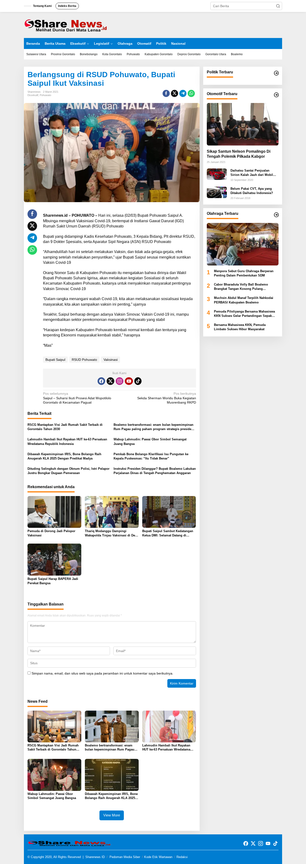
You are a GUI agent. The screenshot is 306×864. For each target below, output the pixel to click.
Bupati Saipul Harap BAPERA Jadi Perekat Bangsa (52, 581)
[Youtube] (129, 381)
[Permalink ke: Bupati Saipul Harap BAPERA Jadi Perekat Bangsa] (54, 559)
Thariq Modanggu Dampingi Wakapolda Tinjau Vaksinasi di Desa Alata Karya (111, 533)
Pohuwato (45, 95)
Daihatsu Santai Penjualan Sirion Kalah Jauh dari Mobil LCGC (251, 173)
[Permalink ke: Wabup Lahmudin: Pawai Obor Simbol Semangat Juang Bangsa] (54, 775)
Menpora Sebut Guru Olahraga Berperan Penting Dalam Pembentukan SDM (243, 273)
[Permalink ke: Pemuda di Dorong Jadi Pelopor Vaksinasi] (54, 511)
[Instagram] (119, 381)
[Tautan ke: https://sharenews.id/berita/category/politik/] (276, 73)
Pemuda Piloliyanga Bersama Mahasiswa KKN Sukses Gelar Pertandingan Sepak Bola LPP (244, 314)
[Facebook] (101, 381)
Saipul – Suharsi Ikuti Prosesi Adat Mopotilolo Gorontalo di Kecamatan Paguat (77, 398)
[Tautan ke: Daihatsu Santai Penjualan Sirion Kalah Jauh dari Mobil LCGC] (217, 174)
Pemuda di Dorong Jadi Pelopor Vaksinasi (51, 533)
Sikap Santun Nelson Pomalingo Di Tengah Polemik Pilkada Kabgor (238, 153)
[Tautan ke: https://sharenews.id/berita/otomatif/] (276, 95)
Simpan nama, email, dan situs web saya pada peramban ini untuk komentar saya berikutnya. (102, 673)
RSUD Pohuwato (84, 360)
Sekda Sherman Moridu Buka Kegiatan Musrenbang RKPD (166, 398)
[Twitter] (110, 381)
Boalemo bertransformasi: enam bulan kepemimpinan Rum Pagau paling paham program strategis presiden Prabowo (153, 427)
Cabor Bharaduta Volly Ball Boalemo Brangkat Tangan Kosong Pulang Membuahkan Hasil (241, 287)
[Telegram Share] (182, 93)
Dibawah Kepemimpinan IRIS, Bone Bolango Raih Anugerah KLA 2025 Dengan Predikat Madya (64, 456)
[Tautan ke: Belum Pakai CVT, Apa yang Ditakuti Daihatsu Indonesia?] (217, 192)
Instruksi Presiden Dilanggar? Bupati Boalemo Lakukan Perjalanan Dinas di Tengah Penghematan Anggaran (155, 471)
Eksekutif (32, 95)
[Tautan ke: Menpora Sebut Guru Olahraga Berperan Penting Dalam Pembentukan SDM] (243, 244)
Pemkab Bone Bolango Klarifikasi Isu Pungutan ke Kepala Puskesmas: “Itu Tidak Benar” (151, 456)
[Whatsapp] (191, 93)
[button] (278, 6)
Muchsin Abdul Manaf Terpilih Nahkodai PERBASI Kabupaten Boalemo (243, 300)
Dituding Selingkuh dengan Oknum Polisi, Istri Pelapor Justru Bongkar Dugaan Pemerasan (68, 471)
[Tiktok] (138, 381)
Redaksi (182, 857)
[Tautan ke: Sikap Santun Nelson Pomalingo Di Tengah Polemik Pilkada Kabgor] (243, 124)
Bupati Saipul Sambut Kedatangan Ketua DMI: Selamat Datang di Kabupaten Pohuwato (167, 533)
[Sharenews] (66, 25)
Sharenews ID (95, 857)
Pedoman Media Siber (124, 857)
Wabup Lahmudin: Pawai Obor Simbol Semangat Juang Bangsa (150, 441)
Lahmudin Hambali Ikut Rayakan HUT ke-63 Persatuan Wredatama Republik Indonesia (67, 441)
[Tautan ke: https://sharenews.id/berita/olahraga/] (276, 215)
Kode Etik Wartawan (158, 857)
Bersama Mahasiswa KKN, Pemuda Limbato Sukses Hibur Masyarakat (240, 327)
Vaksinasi (111, 360)
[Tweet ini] (174, 93)
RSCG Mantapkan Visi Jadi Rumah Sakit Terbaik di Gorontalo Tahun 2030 (65, 427)
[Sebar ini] (166, 93)
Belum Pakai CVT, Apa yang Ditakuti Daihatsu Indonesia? (251, 191)
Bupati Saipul (55, 360)
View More (111, 815)
